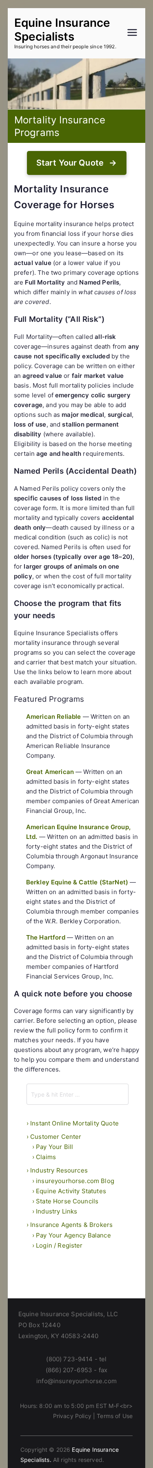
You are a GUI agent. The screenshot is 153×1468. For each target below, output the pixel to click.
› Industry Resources (57, 1170)
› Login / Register (57, 1245)
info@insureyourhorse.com (76, 1381)
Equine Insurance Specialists (62, 29)
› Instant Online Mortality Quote (73, 1123)
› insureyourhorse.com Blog (73, 1181)
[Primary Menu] (132, 33)
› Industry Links (55, 1211)
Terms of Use (115, 1415)
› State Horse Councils (65, 1201)
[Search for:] (78, 1094)
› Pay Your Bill (52, 1147)
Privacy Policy (72, 1415)
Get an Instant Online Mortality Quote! (76, 163)
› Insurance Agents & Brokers (70, 1225)
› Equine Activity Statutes (69, 1191)
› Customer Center (54, 1136)
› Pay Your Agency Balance (71, 1235)
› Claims (44, 1157)
